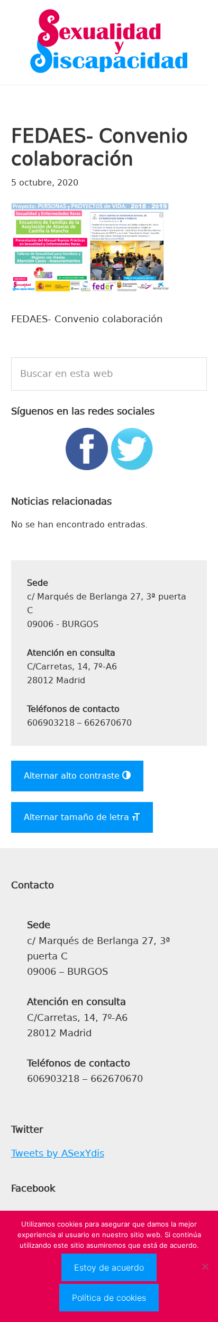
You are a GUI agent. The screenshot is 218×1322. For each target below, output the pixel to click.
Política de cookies (109, 1297)
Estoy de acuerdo (109, 1267)
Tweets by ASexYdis (57, 1153)
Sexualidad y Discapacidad (109, 42)
